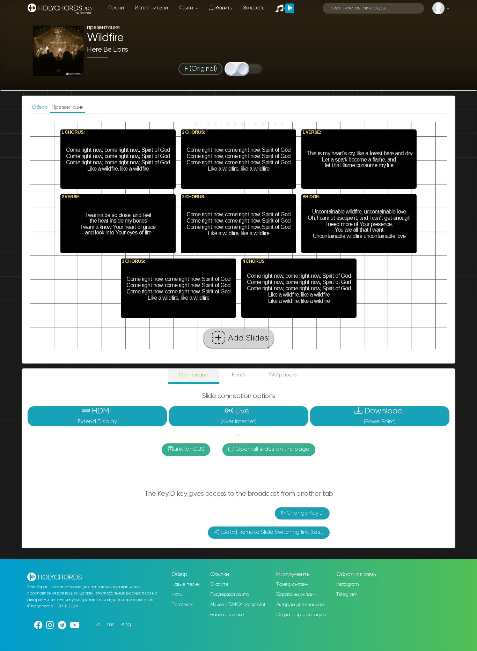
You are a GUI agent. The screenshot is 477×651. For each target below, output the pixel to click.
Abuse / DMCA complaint (238, 604)
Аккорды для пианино (300, 604)
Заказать (253, 7)
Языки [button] (186, 7)
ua (97, 624)
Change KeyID (305, 513)
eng (126, 624)
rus (111, 624)
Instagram (347, 584)
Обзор (40, 107)
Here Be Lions (107, 49)
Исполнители (151, 7)
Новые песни (185, 584)
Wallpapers (282, 374)
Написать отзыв (227, 614)
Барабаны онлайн (296, 594)
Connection (193, 374)
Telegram (346, 594)
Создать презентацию (301, 614)
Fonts (239, 374)
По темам (181, 604)
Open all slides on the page (271, 449)
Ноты (176, 594)
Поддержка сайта (229, 594)
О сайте (219, 584)
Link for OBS (188, 449)
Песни (116, 7)
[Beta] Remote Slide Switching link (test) (271, 532)
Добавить (220, 7)
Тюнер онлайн (292, 584)
